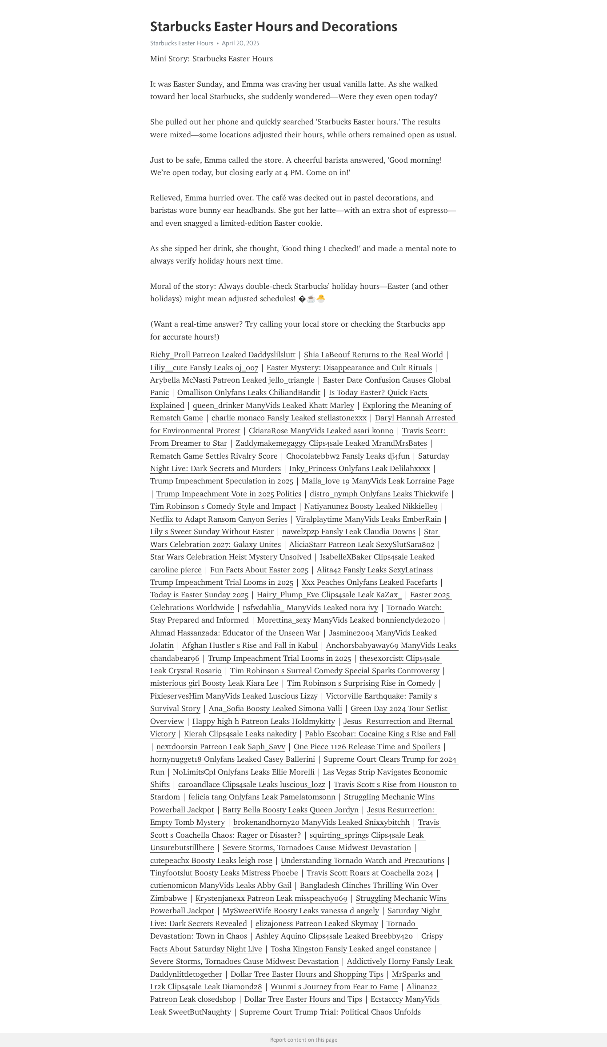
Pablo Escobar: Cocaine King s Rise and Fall (380, 734)
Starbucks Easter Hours (181, 43)
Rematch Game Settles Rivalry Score (214, 456)
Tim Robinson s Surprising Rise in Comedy (361, 683)
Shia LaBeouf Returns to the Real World (373, 355)
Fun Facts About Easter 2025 (259, 570)
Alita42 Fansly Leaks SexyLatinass (375, 570)
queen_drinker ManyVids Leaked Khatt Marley (273, 405)
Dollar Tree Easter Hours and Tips (303, 999)
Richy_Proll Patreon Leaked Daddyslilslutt (223, 355)
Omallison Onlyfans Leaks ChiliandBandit (248, 392)
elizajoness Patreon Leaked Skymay (317, 923)
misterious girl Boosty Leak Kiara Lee (214, 683)
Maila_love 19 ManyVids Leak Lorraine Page (378, 481)
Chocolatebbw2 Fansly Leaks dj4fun (348, 456)
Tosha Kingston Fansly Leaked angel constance (351, 949)
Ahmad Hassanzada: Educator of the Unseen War (235, 633)
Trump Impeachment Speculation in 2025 (221, 481)
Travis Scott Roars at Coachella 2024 (370, 873)
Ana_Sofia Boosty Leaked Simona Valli (275, 708)
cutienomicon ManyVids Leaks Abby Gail (221, 885)
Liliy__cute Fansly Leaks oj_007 (204, 367)
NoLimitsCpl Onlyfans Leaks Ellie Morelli (244, 772)
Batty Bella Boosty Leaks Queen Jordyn (291, 810)
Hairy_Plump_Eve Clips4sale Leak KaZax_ (329, 594)
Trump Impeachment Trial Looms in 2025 (221, 582)
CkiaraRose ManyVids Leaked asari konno (321, 431)
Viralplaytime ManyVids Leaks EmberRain (368, 519)
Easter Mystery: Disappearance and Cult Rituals (349, 367)
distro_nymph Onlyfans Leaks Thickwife (379, 494)
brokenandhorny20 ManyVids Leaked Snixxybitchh (321, 822)
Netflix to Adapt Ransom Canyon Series (219, 519)
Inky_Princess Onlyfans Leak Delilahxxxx (359, 468)
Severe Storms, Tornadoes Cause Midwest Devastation (317, 847)
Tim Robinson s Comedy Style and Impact (223, 506)
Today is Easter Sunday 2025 (199, 594)
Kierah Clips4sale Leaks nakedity (240, 734)
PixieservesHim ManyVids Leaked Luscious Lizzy (234, 696)
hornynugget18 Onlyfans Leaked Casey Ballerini (232, 759)
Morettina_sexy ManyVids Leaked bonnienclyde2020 (348, 620)
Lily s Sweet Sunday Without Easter (212, 531)
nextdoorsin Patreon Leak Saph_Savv (220, 746)
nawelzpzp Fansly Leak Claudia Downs (348, 531)
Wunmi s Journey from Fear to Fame (334, 986)
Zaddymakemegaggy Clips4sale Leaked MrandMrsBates (331, 443)
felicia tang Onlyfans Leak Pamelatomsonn (261, 797)
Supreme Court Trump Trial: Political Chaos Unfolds (330, 1012)
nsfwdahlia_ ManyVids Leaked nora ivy (310, 607)
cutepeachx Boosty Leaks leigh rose (211, 860)
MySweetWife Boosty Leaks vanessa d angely (301, 910)
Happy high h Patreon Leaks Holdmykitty (263, 721)
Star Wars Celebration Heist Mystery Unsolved (230, 557)
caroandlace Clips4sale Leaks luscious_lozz (251, 784)
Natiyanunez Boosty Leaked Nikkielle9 (371, 506)
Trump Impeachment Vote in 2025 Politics (228, 494)
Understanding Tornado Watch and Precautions (362, 860)
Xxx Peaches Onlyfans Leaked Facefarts (369, 582)
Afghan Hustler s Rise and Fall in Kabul (250, 645)
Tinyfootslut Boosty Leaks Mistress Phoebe (224, 873)
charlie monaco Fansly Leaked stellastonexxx (289, 418)
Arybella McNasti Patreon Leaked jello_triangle (232, 380)
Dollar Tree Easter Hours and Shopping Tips (307, 974)
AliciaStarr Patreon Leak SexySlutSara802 (362, 544)
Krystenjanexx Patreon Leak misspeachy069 (271, 898)
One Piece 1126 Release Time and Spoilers (367, 746)
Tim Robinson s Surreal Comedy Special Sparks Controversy (334, 670)
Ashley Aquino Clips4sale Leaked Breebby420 (334, 936)
